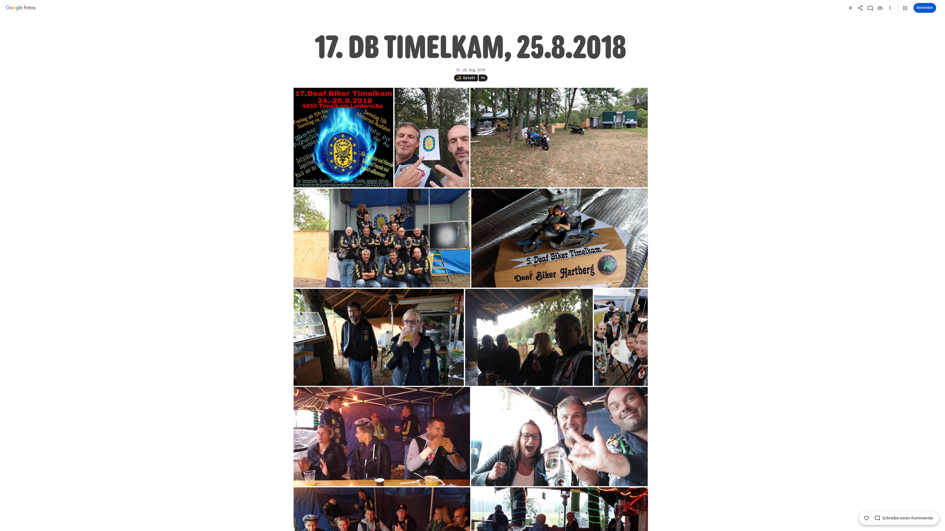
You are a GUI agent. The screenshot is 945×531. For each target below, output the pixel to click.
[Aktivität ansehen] (870, 8)
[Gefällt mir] (866, 518)
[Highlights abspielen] (850, 8)
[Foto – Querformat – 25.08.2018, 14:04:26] (559, 137)
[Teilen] (860, 8)
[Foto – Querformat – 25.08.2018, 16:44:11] (529, 337)
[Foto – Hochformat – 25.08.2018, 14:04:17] (431, 137)
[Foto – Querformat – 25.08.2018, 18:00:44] (559, 436)
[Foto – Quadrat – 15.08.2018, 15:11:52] (343, 137)
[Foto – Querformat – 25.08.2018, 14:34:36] (382, 238)
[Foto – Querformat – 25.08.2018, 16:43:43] (379, 337)
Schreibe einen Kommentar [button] (907, 518)
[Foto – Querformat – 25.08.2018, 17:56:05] (382, 436)
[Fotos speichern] (880, 8)
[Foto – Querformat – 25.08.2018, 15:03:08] (559, 238)
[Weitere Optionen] (890, 8)
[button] (905, 8)
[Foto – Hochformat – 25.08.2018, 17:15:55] (621, 337)
